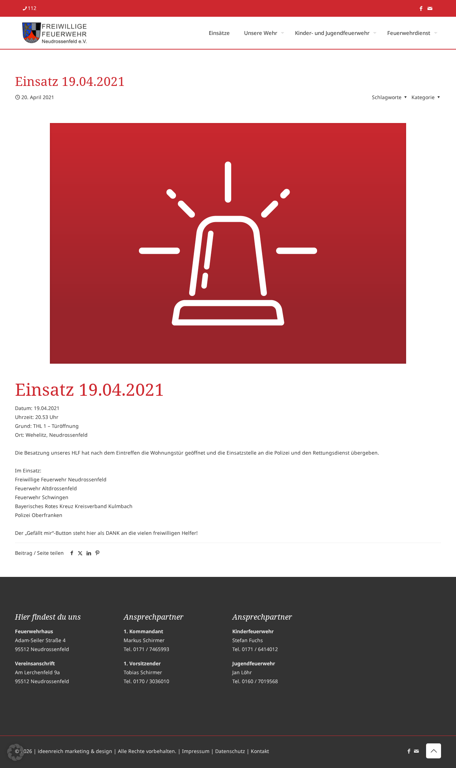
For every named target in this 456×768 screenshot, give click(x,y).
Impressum (195, 751)
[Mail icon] (429, 8)
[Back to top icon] (433, 750)
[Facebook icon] (421, 8)
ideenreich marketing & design (75, 751)
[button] (15, 752)
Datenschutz (230, 751)
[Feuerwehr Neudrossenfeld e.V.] (54, 33)
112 (32, 8)
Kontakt (260, 751)
